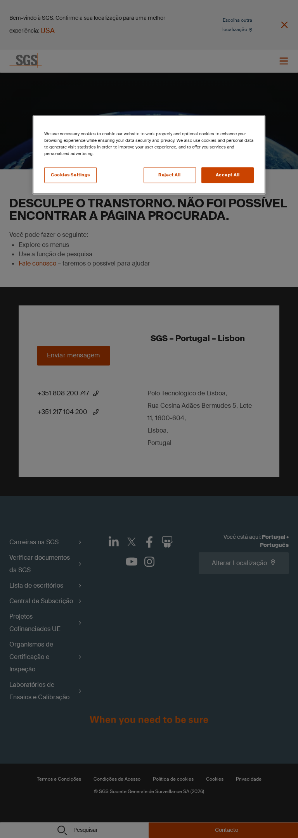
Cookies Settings (70, 175)
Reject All (169, 175)
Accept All (228, 175)
